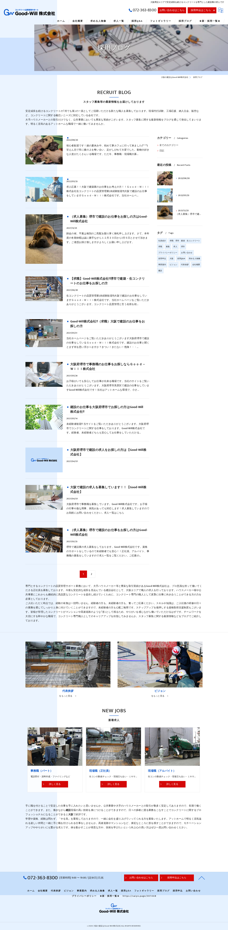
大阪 (171, 258)
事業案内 (162, 264)
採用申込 (162, 258)
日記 (161, 151)
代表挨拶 (185, 264)
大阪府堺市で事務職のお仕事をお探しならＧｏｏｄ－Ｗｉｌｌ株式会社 (107, 367)
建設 (160, 270)
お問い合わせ (186, 252)
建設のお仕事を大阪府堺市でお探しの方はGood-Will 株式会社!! (108, 409)
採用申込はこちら (201, 10)
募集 (168, 246)
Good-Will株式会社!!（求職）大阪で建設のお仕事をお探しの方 (107, 324)
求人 (175, 246)
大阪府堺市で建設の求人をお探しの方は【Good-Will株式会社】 (108, 452)
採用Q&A (181, 258)
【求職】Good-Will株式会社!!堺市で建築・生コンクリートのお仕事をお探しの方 (107, 281)
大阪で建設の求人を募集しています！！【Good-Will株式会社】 (108, 490)
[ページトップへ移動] (202, 878)
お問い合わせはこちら (172, 10)
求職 (160, 246)
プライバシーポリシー (167, 252)
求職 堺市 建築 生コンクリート (185, 240)
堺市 (183, 246)
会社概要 (196, 264)
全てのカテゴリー (168, 145)
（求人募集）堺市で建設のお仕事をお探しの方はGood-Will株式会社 (109, 219)
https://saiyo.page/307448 (139, 896)
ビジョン (173, 264)
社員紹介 (162, 240)
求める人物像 (194, 258)
